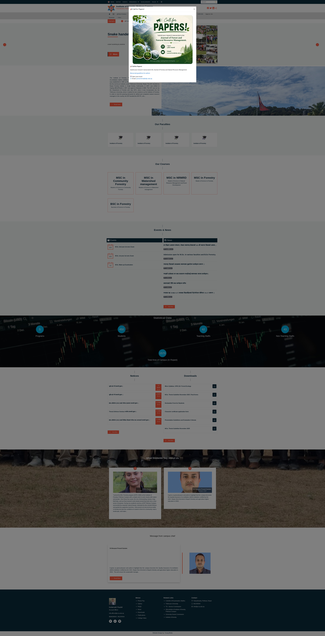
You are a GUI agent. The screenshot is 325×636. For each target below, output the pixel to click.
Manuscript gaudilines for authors (140, 73)
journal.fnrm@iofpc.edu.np (144, 78)
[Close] (194, 9)
